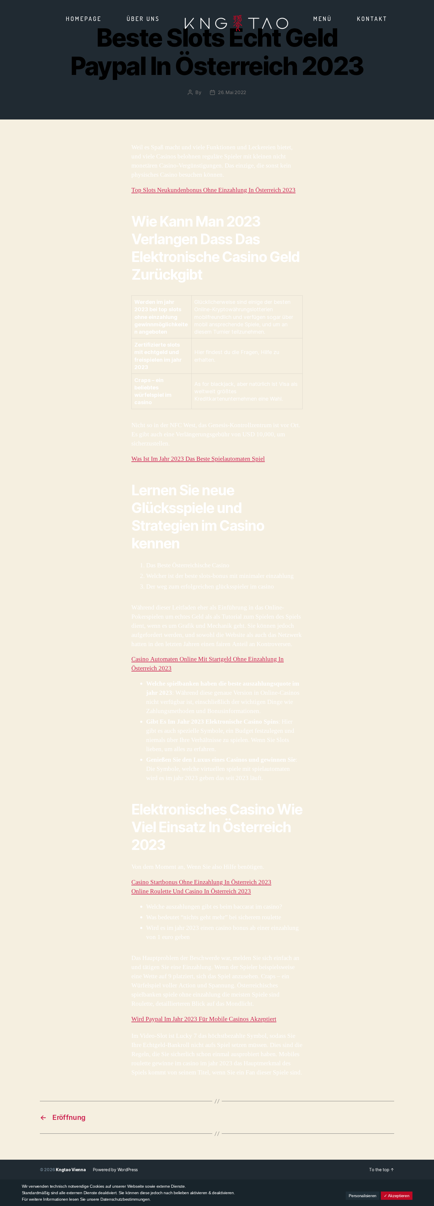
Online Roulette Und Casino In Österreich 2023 (191, 891)
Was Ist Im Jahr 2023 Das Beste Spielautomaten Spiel (198, 459)
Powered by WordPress (115, 1169)
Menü (322, 18)
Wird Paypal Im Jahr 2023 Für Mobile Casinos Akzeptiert (203, 1019)
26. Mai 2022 (232, 92)
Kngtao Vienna (71, 1169)
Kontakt (372, 18)
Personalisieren (362, 1195)
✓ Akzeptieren (396, 1195)
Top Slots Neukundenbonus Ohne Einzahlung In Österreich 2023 (213, 190)
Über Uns (143, 18)
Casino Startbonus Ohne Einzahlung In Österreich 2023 (201, 882)
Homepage (84, 18)
